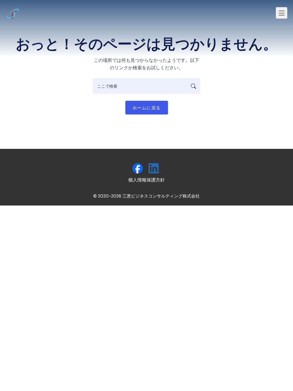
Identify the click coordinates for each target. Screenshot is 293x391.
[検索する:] (146, 86)
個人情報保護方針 (146, 180)
